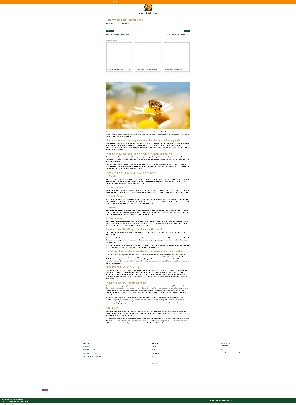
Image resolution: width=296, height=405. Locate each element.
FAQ (153, 356)
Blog (155, 13)
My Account (155, 363)
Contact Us (155, 353)
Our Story (155, 346)
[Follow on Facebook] (43, 390)
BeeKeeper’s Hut (157, 350)
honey (114, 240)
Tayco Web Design (227, 400)
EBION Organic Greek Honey (92, 356)
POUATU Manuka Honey (90, 350)
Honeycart (155, 360)
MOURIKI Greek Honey (90, 353)
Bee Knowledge (126, 23)
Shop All (148, 13)
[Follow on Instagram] (46, 390)
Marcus (111, 23)
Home (141, 13)
